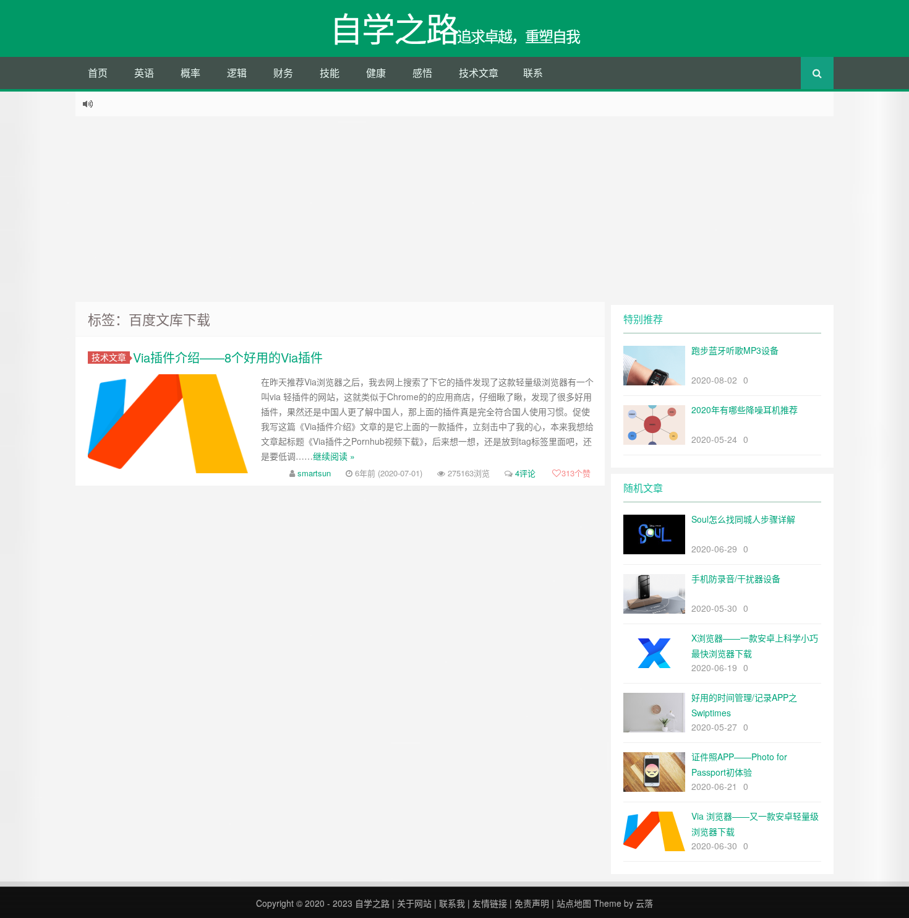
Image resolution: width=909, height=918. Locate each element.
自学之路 (372, 903)
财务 (283, 73)
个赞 (576, 473)
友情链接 (489, 903)
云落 (644, 903)
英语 (144, 73)
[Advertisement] (454, 209)
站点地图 (574, 903)
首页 (98, 73)
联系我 (452, 903)
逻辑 (237, 73)
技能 (329, 73)
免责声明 (531, 903)
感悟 (422, 73)
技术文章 (478, 73)
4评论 (525, 473)
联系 (533, 73)
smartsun (314, 473)
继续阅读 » (334, 456)
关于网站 (414, 903)
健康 (376, 73)
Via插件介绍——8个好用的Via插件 (228, 357)
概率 (190, 73)
